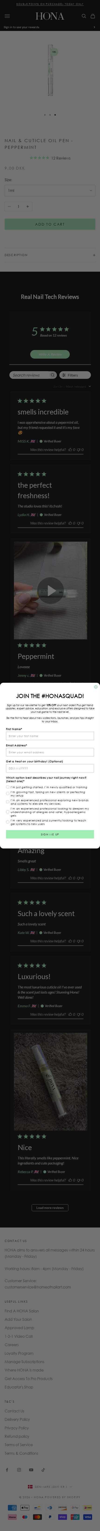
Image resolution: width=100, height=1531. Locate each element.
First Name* (14, 729)
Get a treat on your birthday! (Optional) (34, 761)
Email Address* (16, 745)
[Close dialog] (95, 686)
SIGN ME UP (50, 834)
